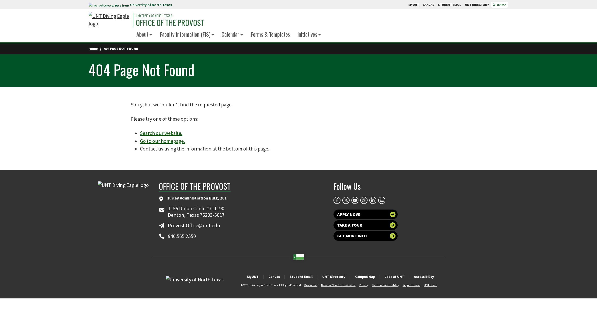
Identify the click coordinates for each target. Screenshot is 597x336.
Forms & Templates (270, 34)
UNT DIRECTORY (477, 5)
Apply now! (349, 214)
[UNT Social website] (381, 200)
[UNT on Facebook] (336, 200)
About (142, 34)
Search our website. (161, 133)
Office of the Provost (170, 22)
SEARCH (501, 4)
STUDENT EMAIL (449, 5)
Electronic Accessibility (385, 285)
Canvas (274, 276)
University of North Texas (151, 4)
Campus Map (365, 276)
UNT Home (430, 285)
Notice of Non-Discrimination (338, 285)
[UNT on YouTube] (354, 200)
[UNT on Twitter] (345, 200)
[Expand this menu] (150, 35)
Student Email (301, 276)
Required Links (411, 285)
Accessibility (424, 276)
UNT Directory (333, 276)
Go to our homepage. (162, 141)
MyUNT (253, 276)
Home (93, 48)
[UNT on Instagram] (363, 200)
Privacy (363, 285)
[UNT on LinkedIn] (372, 200)
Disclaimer (310, 285)
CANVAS (428, 5)
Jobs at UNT (394, 276)
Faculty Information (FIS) (185, 34)
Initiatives (307, 34)
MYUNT (413, 5)
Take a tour (349, 225)
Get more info (352, 235)
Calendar (230, 34)
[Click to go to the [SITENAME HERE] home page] (110, 20)
